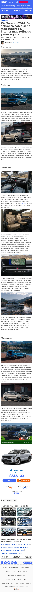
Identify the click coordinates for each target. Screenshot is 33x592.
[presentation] (16, 432)
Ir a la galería (28, 442)
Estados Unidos (5, 583)
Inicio (3, 5)
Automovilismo (5, 544)
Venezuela (28, 583)
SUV (14, 47)
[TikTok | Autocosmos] (15, 562)
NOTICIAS (5, 10)
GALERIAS (28, 10)
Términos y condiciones (25, 567)
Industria (16, 547)
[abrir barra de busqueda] (17, 2)
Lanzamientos (24, 547)
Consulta (9, 480)
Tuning (20, 553)
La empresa (5, 567)
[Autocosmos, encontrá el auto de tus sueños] (7, 2)
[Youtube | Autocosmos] (8, 562)
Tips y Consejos (12, 553)
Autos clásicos (15, 544)
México (12, 583)
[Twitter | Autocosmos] (5, 562)
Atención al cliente (13, 567)
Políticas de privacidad (10, 571)
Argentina (8, 579)
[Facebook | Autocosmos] (2, 562)
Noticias (12, 5)
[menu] (30, 2)
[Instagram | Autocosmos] (12, 562)
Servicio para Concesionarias (14, 575)
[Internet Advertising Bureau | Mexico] (16, 589)
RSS (24, 575)
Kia (4, 47)
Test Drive (25, 480)
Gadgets (10, 547)
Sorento (9, 47)
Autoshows (4, 547)
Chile (13, 579)
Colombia (19, 579)
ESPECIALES (16, 10)
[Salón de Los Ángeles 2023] (16, 17)
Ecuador (25, 579)
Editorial (7, 5)
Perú (17, 583)
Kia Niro (23, 203)
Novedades (4, 20)
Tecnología (4, 553)
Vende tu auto (23, 2)
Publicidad (25, 571)
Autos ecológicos (25, 544)
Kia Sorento (17, 470)
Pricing (19, 571)
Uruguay (22, 583)
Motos (3, 550)
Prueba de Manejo (18, 550)
